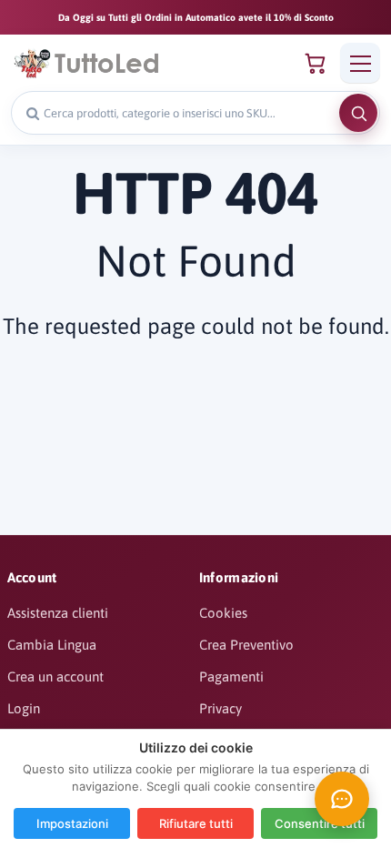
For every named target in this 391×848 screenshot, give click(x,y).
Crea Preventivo (246, 644)
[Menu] (360, 63)
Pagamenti (231, 676)
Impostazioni (72, 823)
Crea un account (55, 676)
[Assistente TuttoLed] (342, 799)
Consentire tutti (320, 823)
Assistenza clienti (57, 613)
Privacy (220, 708)
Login (23, 708)
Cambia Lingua (51, 644)
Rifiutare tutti (196, 823)
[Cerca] (358, 113)
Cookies (223, 613)
